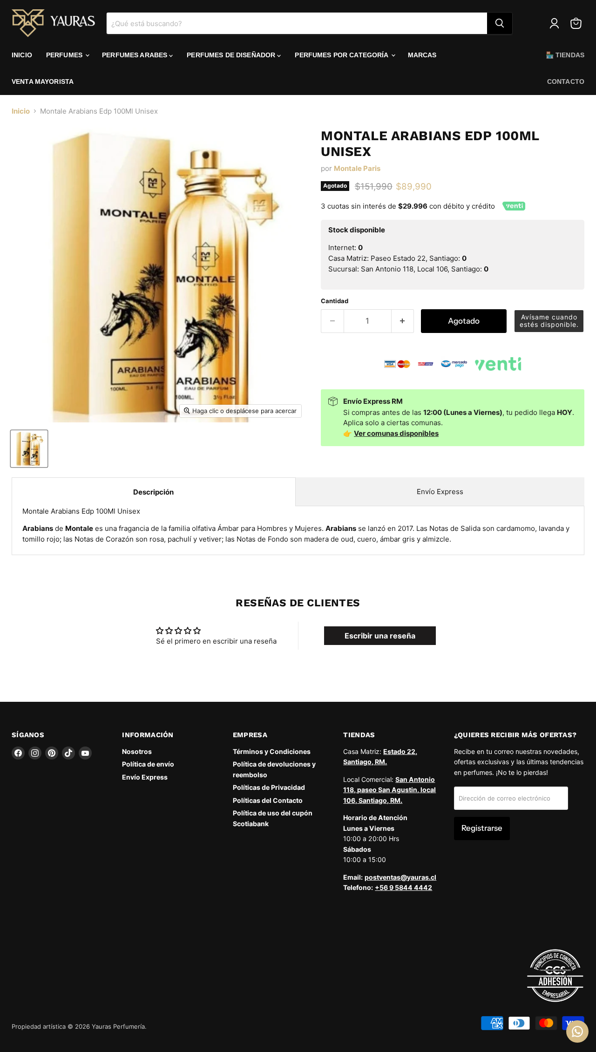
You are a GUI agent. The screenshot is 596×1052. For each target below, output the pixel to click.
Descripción (153, 492)
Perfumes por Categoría (342, 55)
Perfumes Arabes (135, 55)
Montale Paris (357, 168)
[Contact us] (577, 1031)
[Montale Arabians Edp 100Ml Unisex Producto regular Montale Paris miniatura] (29, 448)
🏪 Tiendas (565, 55)
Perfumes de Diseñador (232, 55)
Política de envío (148, 764)
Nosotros (137, 751)
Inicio (22, 55)
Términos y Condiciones (272, 751)
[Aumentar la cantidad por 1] (403, 321)
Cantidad (334, 301)
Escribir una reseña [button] (380, 635)
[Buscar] (499, 23)
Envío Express (440, 491)
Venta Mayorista (43, 81)
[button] (549, 321)
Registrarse (481, 828)
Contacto (565, 81)
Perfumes (65, 55)
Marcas (422, 55)
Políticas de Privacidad (269, 787)
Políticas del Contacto (268, 800)
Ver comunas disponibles (396, 433)
